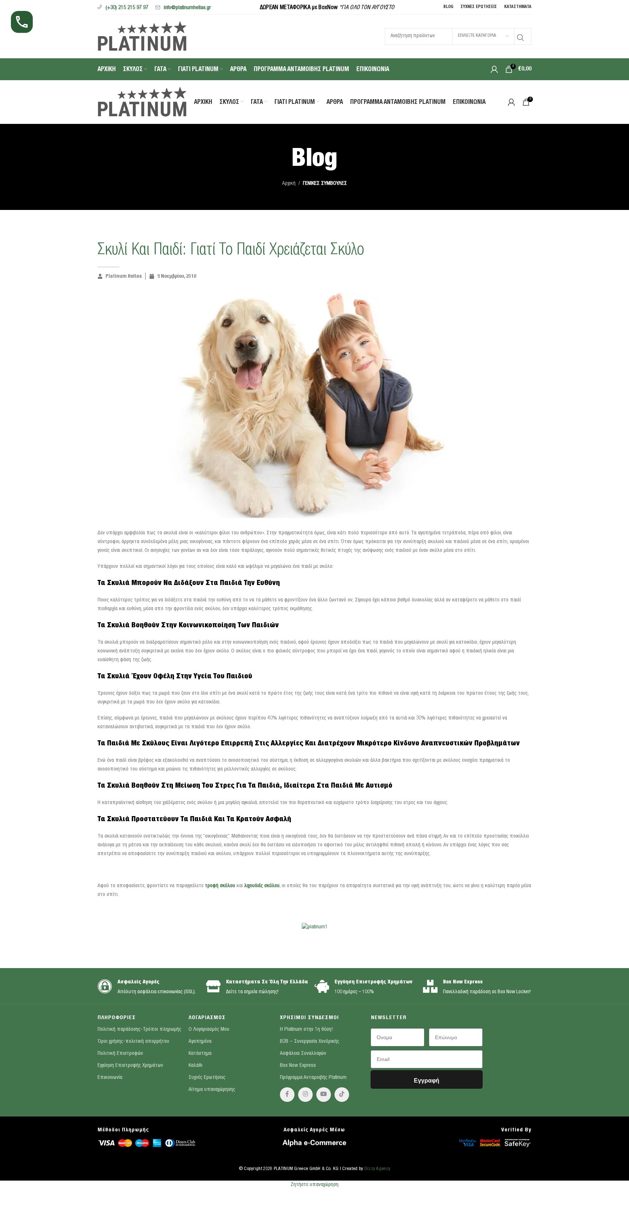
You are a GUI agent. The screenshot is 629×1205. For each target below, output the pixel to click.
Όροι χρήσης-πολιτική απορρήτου (133, 1041)
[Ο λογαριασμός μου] (494, 69)
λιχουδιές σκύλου (262, 886)
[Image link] (147, 1142)
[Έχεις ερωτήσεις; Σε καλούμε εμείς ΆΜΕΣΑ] (22, 22)
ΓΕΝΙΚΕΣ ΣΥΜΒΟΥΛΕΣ (325, 183)
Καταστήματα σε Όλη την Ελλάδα (267, 982)
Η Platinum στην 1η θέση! (306, 1029)
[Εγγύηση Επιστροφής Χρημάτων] (321, 986)
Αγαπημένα (200, 1041)
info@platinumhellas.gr (187, 8)
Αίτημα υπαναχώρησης (212, 1089)
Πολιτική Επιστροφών (120, 1053)
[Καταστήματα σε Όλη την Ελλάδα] (213, 986)
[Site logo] (142, 35)
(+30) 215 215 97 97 (127, 8)
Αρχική (289, 183)
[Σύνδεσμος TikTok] (342, 1094)
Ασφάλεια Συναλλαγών (303, 1053)
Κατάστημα (200, 1053)
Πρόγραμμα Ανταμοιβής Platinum (313, 1077)
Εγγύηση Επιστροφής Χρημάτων (373, 982)
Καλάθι (195, 1065)
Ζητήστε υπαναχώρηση (314, 1185)
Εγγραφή (426, 1080)
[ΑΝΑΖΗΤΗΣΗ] (520, 36)
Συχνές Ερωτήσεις (207, 1077)
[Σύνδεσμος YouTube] (323, 1094)
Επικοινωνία (110, 1077)
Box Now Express (463, 982)
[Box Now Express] (430, 986)
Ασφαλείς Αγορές (138, 982)
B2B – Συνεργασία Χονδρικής (309, 1041)
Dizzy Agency (377, 1169)
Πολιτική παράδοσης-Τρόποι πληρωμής (139, 1029)
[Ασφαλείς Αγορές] (105, 986)
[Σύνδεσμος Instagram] (305, 1094)
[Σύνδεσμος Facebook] (287, 1094)
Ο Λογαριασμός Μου (209, 1029)
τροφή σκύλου (220, 886)
